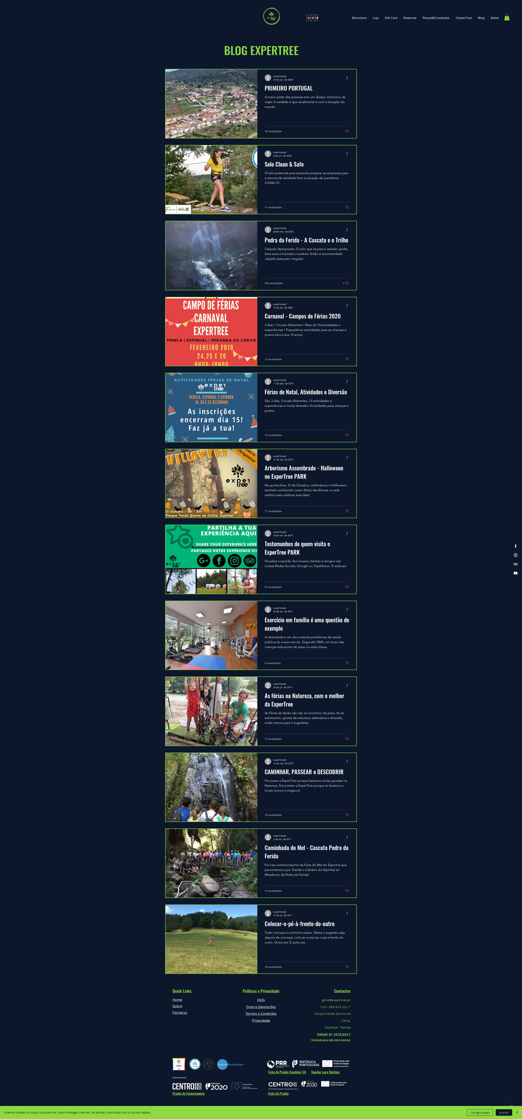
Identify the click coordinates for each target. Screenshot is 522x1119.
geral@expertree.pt (336, 1000)
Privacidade (261, 1020)
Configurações (480, 1113)
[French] (317, 18)
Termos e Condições (261, 1013)
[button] (507, 17)
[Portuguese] (309, 18)
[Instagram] (515, 555)
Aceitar (504, 1113)
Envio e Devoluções (261, 1007)
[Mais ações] (348, 77)
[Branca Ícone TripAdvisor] (515, 564)
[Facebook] (515, 546)
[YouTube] (515, 573)
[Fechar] (517, 1112)
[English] (313, 18)
